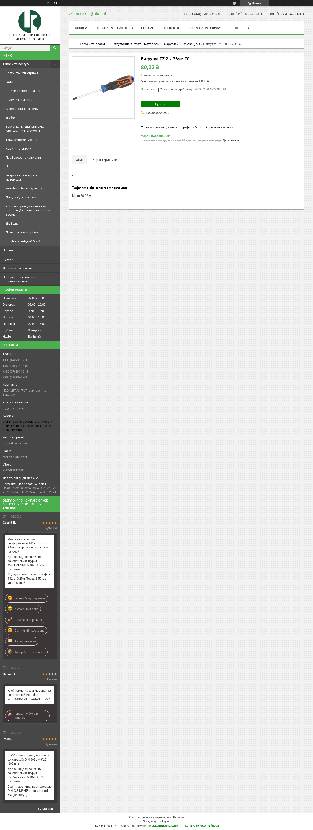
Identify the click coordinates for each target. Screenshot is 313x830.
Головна (80, 28)
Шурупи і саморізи (19, 100)
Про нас (8, 250)
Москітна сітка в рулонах (24, 188)
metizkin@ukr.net (15, 457)
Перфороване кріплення (24, 157)
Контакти (171, 28)
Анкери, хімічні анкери (22, 109)
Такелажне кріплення (21, 139)
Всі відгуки (45, 808)
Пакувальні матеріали (22, 232)
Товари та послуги (16, 64)
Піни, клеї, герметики (21, 197)
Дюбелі (11, 117)
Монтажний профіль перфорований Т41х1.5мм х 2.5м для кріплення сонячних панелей (28, 545)
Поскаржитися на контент (165, 825)
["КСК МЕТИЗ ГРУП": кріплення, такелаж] (29, 21)
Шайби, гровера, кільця (23, 91)
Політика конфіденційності (201, 825)
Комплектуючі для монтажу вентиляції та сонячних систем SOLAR (28, 210)
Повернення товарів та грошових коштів (20, 279)
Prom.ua (178, 817)
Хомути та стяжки (18, 148)
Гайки (10, 82)
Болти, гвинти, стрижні (22, 73)
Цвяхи (10, 166)
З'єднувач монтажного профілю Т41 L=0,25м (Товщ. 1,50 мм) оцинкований (30, 578)
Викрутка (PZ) (189, 44)
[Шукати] (55, 47)
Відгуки (8, 259)
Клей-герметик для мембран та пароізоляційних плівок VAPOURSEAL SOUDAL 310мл (29, 695)
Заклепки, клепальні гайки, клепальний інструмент (25, 128)
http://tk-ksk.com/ (15, 443)
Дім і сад (12, 223)
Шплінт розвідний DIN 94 (23, 241)
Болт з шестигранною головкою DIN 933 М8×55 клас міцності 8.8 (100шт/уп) (30, 791)
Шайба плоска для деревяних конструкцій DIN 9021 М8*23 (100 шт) (28, 759)
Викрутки (169, 44)
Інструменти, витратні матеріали (22, 177)
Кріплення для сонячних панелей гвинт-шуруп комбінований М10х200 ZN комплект (26, 563)
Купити (160, 104)
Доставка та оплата (17, 268)
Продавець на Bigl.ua (156, 821)
